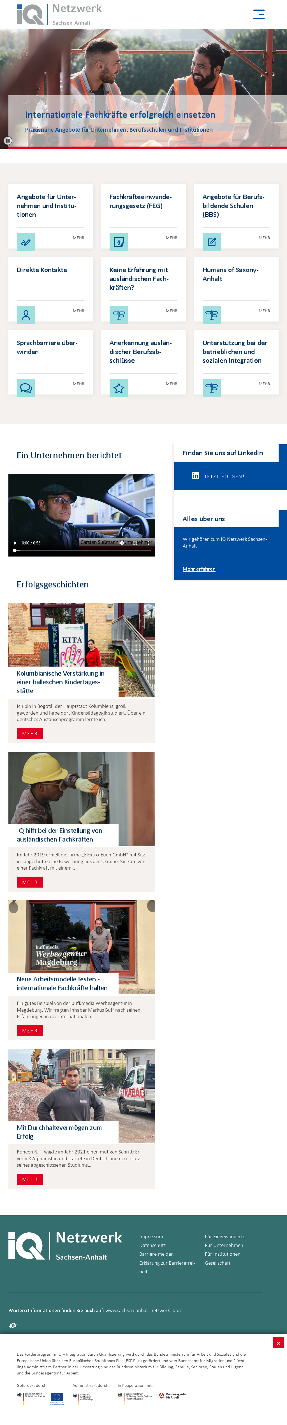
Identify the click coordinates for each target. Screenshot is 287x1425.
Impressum (151, 1236)
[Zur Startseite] (59, 14)
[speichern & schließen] (278, 1342)
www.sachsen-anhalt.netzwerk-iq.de (143, 1310)
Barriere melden (156, 1254)
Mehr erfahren (199, 568)
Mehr (30, 733)
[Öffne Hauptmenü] (259, 14)
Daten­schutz (152, 1245)
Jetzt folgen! (224, 476)
